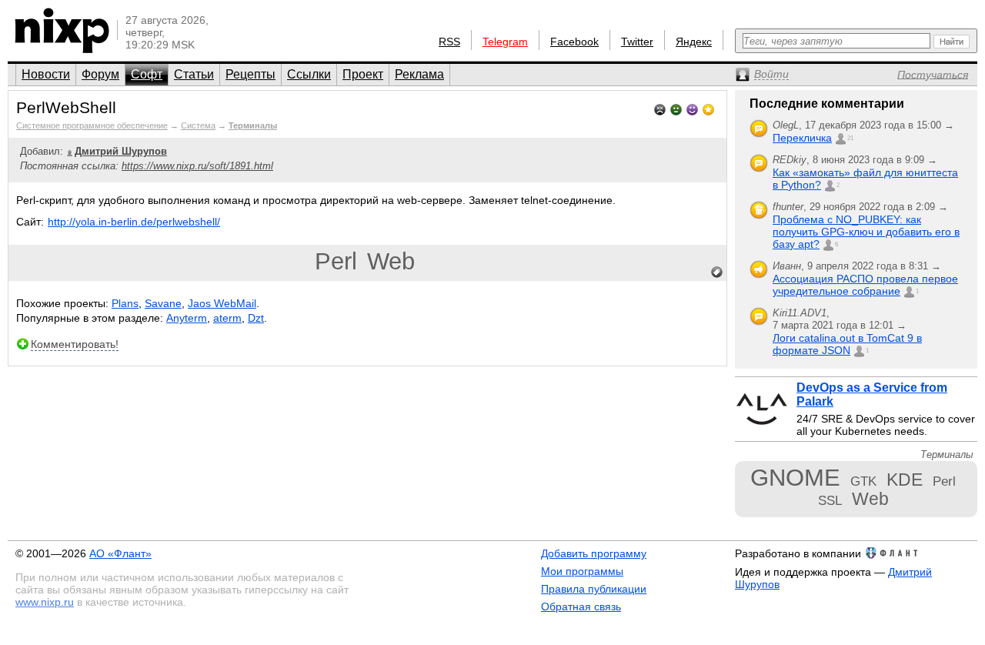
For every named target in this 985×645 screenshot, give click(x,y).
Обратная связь (581, 606)
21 (850, 138)
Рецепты (250, 74)
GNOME (795, 477)
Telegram (505, 41)
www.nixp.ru (44, 602)
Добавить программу (593, 553)
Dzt (256, 318)
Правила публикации (593, 589)
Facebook (574, 41)
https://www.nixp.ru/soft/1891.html (197, 166)
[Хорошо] (692, 108)
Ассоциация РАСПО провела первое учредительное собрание (865, 284)
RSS (449, 41)
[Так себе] (676, 108)
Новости (46, 74)
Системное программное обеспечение (92, 125)
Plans (125, 303)
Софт (146, 74)
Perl (336, 261)
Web (391, 261)
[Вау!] (708, 108)
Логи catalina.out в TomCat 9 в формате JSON (847, 344)
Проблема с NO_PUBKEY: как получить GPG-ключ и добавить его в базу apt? (866, 231)
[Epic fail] (660, 108)
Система (198, 125)
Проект (362, 74)
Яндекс (694, 41)
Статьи (194, 74)
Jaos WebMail (222, 303)
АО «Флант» (120, 553)
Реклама (419, 74)
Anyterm (186, 318)
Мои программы (582, 571)
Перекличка (802, 138)
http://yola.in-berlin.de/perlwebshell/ (134, 222)
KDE (904, 480)
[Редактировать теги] (717, 272)
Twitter (637, 41)
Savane (163, 303)
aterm (227, 318)
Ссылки (309, 74)
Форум (100, 74)
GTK (863, 481)
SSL (830, 500)
